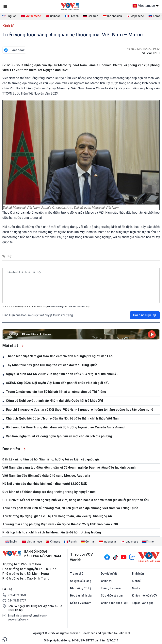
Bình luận (138, 573)
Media (136, 588)
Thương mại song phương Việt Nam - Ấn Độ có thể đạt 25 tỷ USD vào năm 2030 (60, 524)
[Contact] (4, 639)
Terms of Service (75, 307)
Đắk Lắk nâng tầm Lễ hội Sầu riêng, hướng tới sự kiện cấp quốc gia (51, 459)
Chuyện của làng (80, 580)
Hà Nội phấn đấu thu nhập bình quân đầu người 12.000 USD (44, 484)
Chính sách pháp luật (114, 602)
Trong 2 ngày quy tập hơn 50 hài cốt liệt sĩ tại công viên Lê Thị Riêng (56, 392)
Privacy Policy (56, 307)
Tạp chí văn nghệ (143, 602)
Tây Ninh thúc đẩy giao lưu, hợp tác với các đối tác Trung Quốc (51, 365)
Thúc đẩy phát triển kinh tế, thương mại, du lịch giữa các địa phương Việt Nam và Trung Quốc (70, 508)
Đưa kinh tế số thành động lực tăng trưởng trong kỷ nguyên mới (48, 492)
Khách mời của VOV (144, 595)
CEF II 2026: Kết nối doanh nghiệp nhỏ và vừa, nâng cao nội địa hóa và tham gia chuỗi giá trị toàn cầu (75, 500)
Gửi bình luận (142, 315)
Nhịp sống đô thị (80, 588)
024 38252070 (17, 595)
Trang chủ (76, 573)
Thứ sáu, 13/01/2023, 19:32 (142, 48)
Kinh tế (8, 25)
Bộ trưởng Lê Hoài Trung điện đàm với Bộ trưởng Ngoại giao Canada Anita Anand (65, 427)
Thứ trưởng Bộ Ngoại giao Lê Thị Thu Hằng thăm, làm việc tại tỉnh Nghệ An (57, 516)
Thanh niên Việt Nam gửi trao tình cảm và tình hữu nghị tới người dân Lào (59, 356)
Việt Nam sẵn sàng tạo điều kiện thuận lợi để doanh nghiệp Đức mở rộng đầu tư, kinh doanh (69, 467)
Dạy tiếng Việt (109, 573)
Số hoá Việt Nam (80, 602)
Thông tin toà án (111, 588)
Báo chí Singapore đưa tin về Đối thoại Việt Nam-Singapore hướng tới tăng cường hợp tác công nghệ (79, 409)
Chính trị (106, 580)
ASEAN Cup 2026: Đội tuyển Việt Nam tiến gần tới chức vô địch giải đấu (57, 383)
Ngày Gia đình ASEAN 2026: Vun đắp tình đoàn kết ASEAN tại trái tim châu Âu (62, 374)
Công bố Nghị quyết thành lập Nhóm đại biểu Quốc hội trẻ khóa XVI (54, 400)
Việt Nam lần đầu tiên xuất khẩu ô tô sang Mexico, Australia (46, 475)
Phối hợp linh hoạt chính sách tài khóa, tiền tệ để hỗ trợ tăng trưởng (51, 532)
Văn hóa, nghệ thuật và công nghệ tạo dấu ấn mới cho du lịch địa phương (59, 436)
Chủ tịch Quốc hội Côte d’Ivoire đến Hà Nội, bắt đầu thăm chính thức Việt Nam (63, 418)
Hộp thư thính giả (81, 595)
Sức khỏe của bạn (112, 595)
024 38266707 (17, 600)
